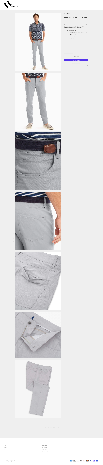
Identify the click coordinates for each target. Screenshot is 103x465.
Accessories (37, 4)
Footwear (46, 4)
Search (5, 449)
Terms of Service (45, 451)
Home (22, 4)
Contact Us (6, 447)
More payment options (76, 62)
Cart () (98, 4)
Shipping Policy (45, 447)
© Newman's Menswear (10, 460)
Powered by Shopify (8, 461)
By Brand (53, 4)
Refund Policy (44, 445)
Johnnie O (67, 13)
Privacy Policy (44, 449)
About (5, 445)
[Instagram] (78, 445)
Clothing (28, 4)
